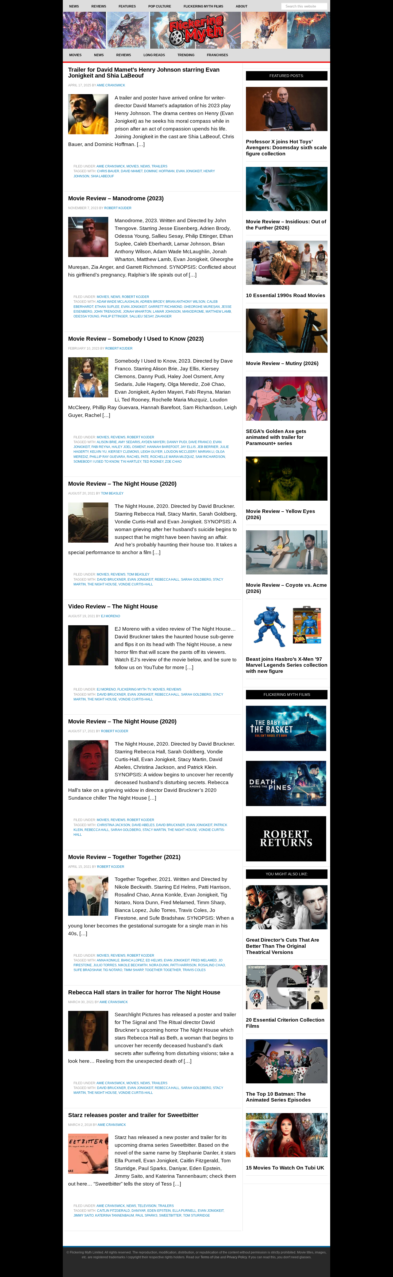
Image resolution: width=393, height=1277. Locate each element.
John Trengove (107, 311)
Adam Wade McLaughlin (118, 302)
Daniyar (139, 1211)
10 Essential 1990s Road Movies (285, 295)
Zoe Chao (173, 461)
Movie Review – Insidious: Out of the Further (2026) (286, 225)
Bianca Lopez (132, 960)
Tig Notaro (112, 970)
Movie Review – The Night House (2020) (122, 483)
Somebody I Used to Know (96, 461)
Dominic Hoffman (159, 171)
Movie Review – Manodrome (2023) (116, 198)
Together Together (163, 970)
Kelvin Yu (98, 452)
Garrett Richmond (165, 307)
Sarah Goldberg (196, 579)
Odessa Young (86, 316)
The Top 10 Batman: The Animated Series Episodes (278, 1097)
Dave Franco (199, 442)
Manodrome (193, 311)
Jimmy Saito (84, 1215)
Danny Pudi (177, 442)
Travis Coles (194, 970)
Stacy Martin (154, 830)
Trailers (159, 166)
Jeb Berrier (207, 447)
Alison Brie (107, 442)
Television (147, 1206)
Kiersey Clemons (123, 452)
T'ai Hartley (131, 461)
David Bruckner (111, 579)
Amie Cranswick (111, 166)
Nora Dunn (159, 965)
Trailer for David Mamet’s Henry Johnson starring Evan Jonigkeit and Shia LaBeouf (143, 72)
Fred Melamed (204, 960)
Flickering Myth (196, 30)
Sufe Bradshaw (87, 970)
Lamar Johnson (167, 311)
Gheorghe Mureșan (202, 307)
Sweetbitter (170, 1215)
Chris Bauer (108, 171)
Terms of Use (210, 1257)
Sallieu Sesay (141, 316)
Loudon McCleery (180, 452)
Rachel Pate (138, 457)
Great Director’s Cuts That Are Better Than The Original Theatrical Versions (282, 946)
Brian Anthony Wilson (185, 302)
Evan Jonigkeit (189, 171)
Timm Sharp (133, 970)
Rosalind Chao (211, 965)
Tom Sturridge (196, 1215)
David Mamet (131, 171)
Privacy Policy (237, 1257)
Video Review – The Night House (113, 606)
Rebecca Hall (167, 579)
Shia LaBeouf (102, 176)
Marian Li (206, 452)
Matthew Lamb (218, 311)
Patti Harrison (183, 965)
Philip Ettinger (114, 316)
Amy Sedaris (129, 442)
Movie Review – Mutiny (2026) (282, 363)
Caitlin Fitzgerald (113, 1211)
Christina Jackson (113, 825)
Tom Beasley (138, 574)
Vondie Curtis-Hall (135, 584)
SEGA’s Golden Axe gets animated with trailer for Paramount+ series (276, 437)
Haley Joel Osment (128, 447)
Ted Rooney (153, 461)
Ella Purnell (184, 1211)
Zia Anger (163, 316)
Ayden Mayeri (153, 442)
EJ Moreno (106, 689)
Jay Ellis (188, 447)
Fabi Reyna (100, 447)
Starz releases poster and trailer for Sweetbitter (133, 1115)
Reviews (118, 437)
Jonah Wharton (137, 311)
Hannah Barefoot (163, 447)
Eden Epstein (159, 1211)
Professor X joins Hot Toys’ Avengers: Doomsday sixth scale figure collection (286, 148)
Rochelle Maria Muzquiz (172, 457)
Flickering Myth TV (134, 689)
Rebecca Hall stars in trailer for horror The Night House (144, 992)
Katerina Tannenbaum (114, 1215)
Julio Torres (105, 965)
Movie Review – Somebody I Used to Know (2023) (136, 338)
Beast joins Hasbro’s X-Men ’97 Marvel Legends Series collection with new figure (287, 665)
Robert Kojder (135, 297)
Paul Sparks (146, 1215)
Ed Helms (154, 960)
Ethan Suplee (107, 307)
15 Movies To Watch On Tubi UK (285, 1168)
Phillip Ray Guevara (107, 457)
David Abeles (143, 825)
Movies (132, 166)
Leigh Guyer (152, 452)
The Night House (102, 584)
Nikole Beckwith (133, 965)
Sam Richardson (210, 457)
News (145, 166)
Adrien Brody (152, 302)
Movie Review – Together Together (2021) (124, 857)
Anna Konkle (108, 960)
